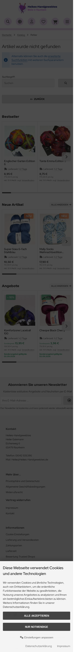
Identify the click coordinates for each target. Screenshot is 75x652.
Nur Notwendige (36, 626)
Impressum (63, 646)
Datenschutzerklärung (38, 646)
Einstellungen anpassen (38, 637)
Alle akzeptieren (36, 615)
